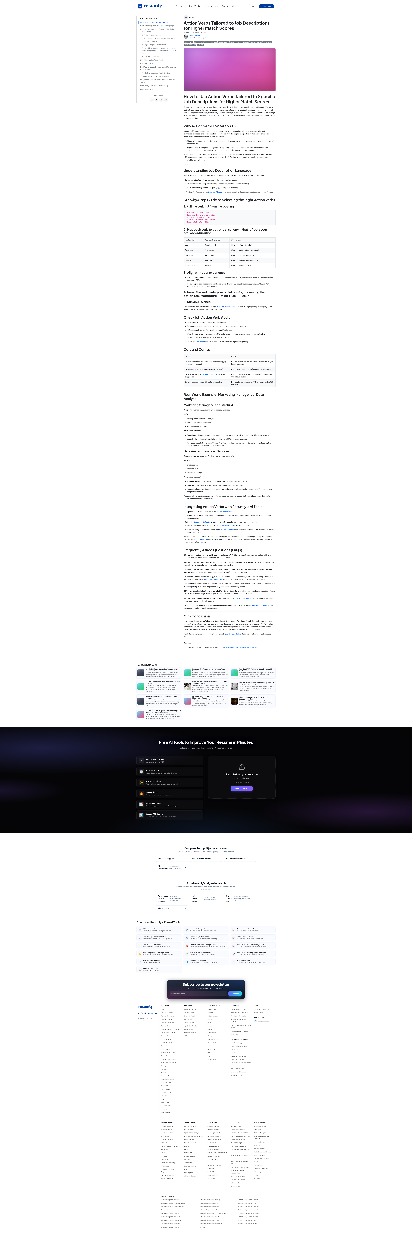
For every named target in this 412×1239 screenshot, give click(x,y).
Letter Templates (166, 1039)
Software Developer (214, 1139)
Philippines (211, 1049)
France (210, 1029)
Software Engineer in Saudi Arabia (249, 1210)
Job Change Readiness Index (240, 1136)
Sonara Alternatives (237, 1059)
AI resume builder (190, 44)
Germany (211, 1026)
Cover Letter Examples (168, 1032)
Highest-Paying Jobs (168, 1052)
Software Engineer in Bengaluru (210, 1217)
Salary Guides (165, 1049)
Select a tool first (242, 788)
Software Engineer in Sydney (170, 1223)
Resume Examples (167, 1019)
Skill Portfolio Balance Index (240, 1167)
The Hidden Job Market (238, 1016)
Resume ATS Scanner (238, 1179)
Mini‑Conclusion (146, 89)
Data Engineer (258, 1162)
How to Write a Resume (169, 1062)
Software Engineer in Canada (171, 1210)
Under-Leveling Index (238, 1143)
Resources (211, 6)
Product (180, 6)
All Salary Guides (190, 1176)
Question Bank (166, 1082)
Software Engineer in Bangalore (249, 1206)
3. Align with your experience (154, 45)
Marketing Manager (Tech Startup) (156, 73)
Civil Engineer (188, 1172)
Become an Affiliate (167, 1079)
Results (163, 1072)
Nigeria (210, 1056)
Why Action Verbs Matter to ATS (154, 22)
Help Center (165, 1102)
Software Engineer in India (170, 1200)
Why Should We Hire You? (239, 1012)
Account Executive (260, 1142)
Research (164, 1096)
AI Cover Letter (245, 598)
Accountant (188, 1163)
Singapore (211, 1036)
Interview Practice (190, 1016)
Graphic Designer (167, 1139)
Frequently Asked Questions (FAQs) (154, 86)
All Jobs (202, 1227)
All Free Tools (235, 1186)
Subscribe (235, 994)
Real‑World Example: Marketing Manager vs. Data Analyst (158, 68)
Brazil (209, 1052)
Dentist (186, 1149)
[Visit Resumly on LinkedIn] (152, 1013)
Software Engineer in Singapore (210, 1220)
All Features (188, 1036)
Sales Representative (215, 1133)
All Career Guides (167, 1178)
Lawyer (163, 1153)
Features (164, 1069)
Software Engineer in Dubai (247, 1203)
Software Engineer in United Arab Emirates (214, 1213)
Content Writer (212, 1175)
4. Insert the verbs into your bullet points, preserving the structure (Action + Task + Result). (159, 50)
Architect (164, 1156)
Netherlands (212, 1032)
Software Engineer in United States (172, 1206)
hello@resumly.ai (263, 1021)
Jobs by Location (167, 1012)
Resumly (200, 44)
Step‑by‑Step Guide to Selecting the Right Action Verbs (157, 30)
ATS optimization (211, 42)
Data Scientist (189, 1129)
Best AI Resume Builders (239, 1046)
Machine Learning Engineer (193, 1136)
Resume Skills (165, 1026)
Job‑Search (202, 539)
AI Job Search (189, 1022)
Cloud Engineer (189, 1139)
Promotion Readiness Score (240, 1133)
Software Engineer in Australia (248, 1213)
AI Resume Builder (210, 374)
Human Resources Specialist (217, 1153)
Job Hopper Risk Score (238, 1146)
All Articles (234, 1034)
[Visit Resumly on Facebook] (138, 1013)
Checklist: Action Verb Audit (151, 60)
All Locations (212, 1059)
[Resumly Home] (146, 1007)
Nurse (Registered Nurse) (169, 1146)
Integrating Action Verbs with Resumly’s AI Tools (157, 81)
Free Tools (194, 6)
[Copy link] (166, 99)
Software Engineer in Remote (209, 1206)
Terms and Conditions (261, 1009)
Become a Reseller (167, 1076)
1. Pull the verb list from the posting (156, 35)
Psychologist (165, 1149)
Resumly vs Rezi (236, 1049)
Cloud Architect (259, 1165)
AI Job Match (188, 1029)
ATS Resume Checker (226, 307)
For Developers (166, 1106)
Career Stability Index (238, 1129)
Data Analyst (165, 1159)
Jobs (234, 6)
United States (212, 1009)
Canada (210, 1012)
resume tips (245, 42)
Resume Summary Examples (170, 1029)
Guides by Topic (166, 1042)
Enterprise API (165, 1112)
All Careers (211, 1178)
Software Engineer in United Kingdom (173, 1203)
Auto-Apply (188, 1019)
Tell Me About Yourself (238, 1009)
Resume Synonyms (167, 1022)
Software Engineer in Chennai (248, 1217)
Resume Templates (167, 1016)
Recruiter (257, 1145)
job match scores (256, 42)
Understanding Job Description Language (157, 26)
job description (223, 42)
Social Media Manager (168, 1163)
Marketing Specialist (214, 1136)
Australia (210, 1019)
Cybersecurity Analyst (191, 1133)
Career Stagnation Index (239, 1139)
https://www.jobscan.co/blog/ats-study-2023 (239, 647)
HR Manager (165, 1166)
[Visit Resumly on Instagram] (142, 1013)
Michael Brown (194, 35)
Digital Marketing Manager (262, 1152)
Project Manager (166, 1129)
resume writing (199, 42)
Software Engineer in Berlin (247, 1220)
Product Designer (213, 1172)
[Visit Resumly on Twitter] (149, 1013)
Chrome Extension (227, 530)
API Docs (164, 1109)
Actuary (187, 1159)
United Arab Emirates (215, 1039)
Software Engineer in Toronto (248, 1200)
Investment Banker (190, 1156)
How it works (165, 1089)
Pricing (225, 6)
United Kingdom (213, 1016)
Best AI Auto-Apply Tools (239, 1043)
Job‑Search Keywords (213, 579)
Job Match (200, 342)
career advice (234, 42)
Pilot (185, 1169)
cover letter (267, 42)
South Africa (212, 1046)
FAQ (162, 1099)
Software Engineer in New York (171, 1217)
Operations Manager (261, 1168)
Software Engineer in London (209, 1203)
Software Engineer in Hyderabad (210, 1210)
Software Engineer (190, 1126)
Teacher (164, 1143)
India (209, 1022)
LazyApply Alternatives (238, 1056)
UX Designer (165, 1136)
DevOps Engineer (190, 1143)
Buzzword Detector (216, 192)
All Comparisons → (237, 1075)
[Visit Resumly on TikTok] (145, 1013)
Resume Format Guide (168, 1059)
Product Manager (167, 1126)
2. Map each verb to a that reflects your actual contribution (158, 40)
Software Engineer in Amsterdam (211, 1223)
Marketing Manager (167, 1175)
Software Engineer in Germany (210, 1200)
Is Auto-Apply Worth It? (238, 1068)
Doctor (186, 1146)
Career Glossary (166, 1086)
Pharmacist (188, 1153)
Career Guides (166, 1046)
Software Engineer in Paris (170, 1227)
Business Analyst (167, 1133)
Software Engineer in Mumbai (171, 1220)
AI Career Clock (236, 1126)
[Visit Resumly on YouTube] (156, 1013)
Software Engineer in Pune (170, 1213)
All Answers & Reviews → (239, 1072)
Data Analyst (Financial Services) (155, 76)
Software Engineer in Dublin (247, 1223)
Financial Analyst (190, 1166)
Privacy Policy (258, 1012)
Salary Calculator (167, 1056)
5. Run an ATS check (150, 57)
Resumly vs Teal (236, 1053)
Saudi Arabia (212, 1042)
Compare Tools (166, 1092)
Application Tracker (258, 605)
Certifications (165, 1036)
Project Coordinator (214, 1156)
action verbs (188, 42)
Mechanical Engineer (215, 1165)
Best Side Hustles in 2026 (239, 1031)
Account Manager (214, 1126)
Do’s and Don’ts (146, 63)
